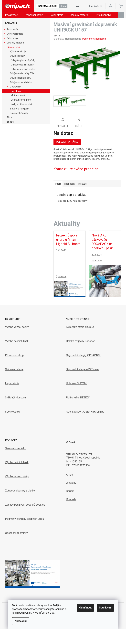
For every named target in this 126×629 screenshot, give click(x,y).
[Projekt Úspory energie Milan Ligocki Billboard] (69, 288)
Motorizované (18, 95)
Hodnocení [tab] (69, 183)
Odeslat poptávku (67, 141)
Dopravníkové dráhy (21, 99)
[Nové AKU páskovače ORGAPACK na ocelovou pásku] (105, 280)
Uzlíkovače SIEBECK (78, 397)
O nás (69, 474)
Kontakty (71, 499)
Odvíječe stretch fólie (21, 82)
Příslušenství (13, 47)
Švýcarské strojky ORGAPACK (83, 355)
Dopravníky (15, 86)
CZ (77, 5)
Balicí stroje (13, 38)
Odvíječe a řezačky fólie (22, 73)
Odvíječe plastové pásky (23, 60)
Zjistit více (61, 276)
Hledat (63, 6)
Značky (10, 121)
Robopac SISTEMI (76, 383)
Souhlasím (105, 607)
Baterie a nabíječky (20, 108)
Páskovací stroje (14, 355)
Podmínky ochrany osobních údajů (24, 518)
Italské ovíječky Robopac (80, 341)
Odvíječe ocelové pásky (23, 69)
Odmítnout (85, 607)
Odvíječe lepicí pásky (20, 77)
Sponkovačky (12, 411)
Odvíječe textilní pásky (22, 64)
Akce (9, 117)
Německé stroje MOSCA (80, 327)
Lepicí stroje (12, 383)
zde (52, 612)
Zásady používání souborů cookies (25, 504)
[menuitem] (11, 15)
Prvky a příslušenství (21, 104)
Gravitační (16, 91)
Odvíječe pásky (17, 55)
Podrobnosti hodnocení (94, 38)
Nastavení (21, 621)
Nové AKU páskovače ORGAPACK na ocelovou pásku (103, 241)
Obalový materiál (15, 42)
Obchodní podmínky (16, 532)
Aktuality (71, 482)
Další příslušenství (19, 113)
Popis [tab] (58, 183)
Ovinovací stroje (15, 33)
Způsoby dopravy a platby (20, 490)
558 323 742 (95, 6)
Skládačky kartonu (15, 397)
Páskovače (12, 29)
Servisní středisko (15, 448)
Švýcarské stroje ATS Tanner (82, 369)
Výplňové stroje (18, 51)
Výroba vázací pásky (17, 327)
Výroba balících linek (17, 341)
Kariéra (70, 491)
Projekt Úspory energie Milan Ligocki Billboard (68, 239)
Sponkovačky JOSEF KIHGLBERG (85, 411)
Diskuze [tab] (82, 183)
